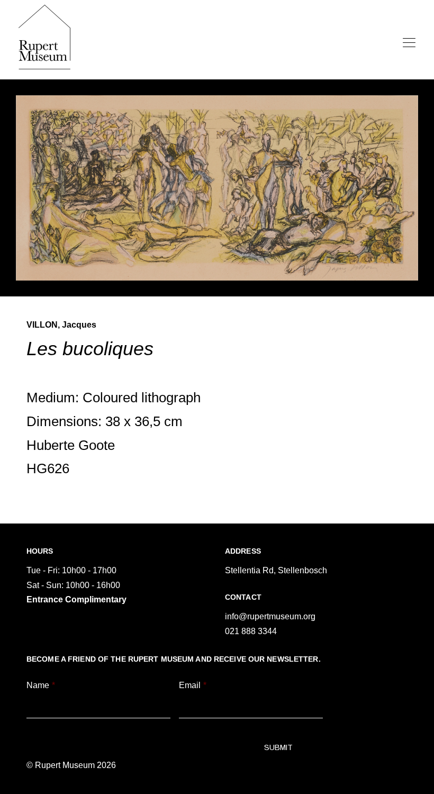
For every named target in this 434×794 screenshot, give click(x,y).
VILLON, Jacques (61, 324)
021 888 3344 (251, 631)
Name (40, 685)
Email (192, 685)
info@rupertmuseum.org (270, 616)
